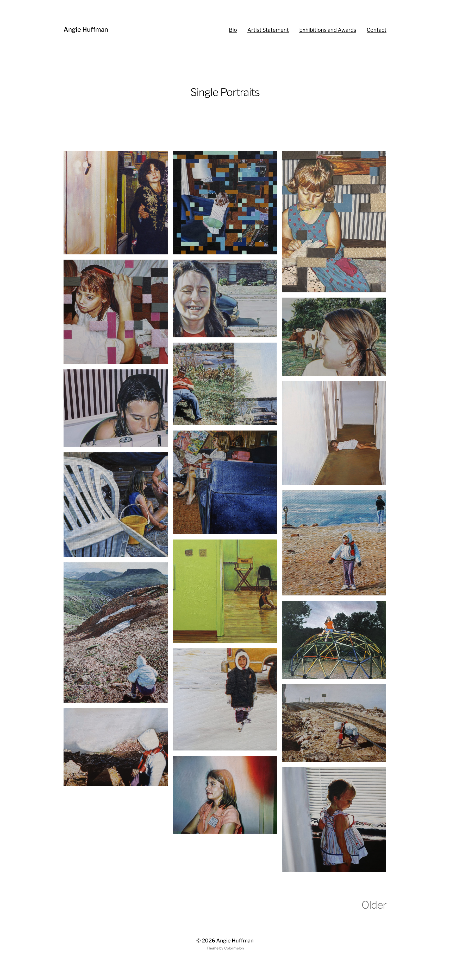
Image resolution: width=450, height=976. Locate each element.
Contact (376, 30)
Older (373, 904)
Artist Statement (268, 30)
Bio (233, 30)
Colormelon (234, 948)
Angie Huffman (86, 29)
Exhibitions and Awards (327, 30)
